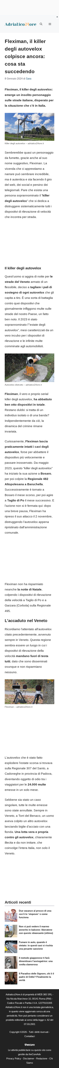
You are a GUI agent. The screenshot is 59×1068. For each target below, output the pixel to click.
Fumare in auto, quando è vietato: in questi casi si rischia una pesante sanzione (36, 945)
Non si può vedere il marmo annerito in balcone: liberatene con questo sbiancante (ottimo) (36, 929)
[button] (41, 24)
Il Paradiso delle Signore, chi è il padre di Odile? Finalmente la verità (36, 976)
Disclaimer (28, 1058)
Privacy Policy (13, 1058)
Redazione (41, 1058)
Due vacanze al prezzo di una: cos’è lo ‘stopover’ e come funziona (35, 914)
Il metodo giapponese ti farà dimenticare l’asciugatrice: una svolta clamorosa (36, 961)
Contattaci (29, 1036)
